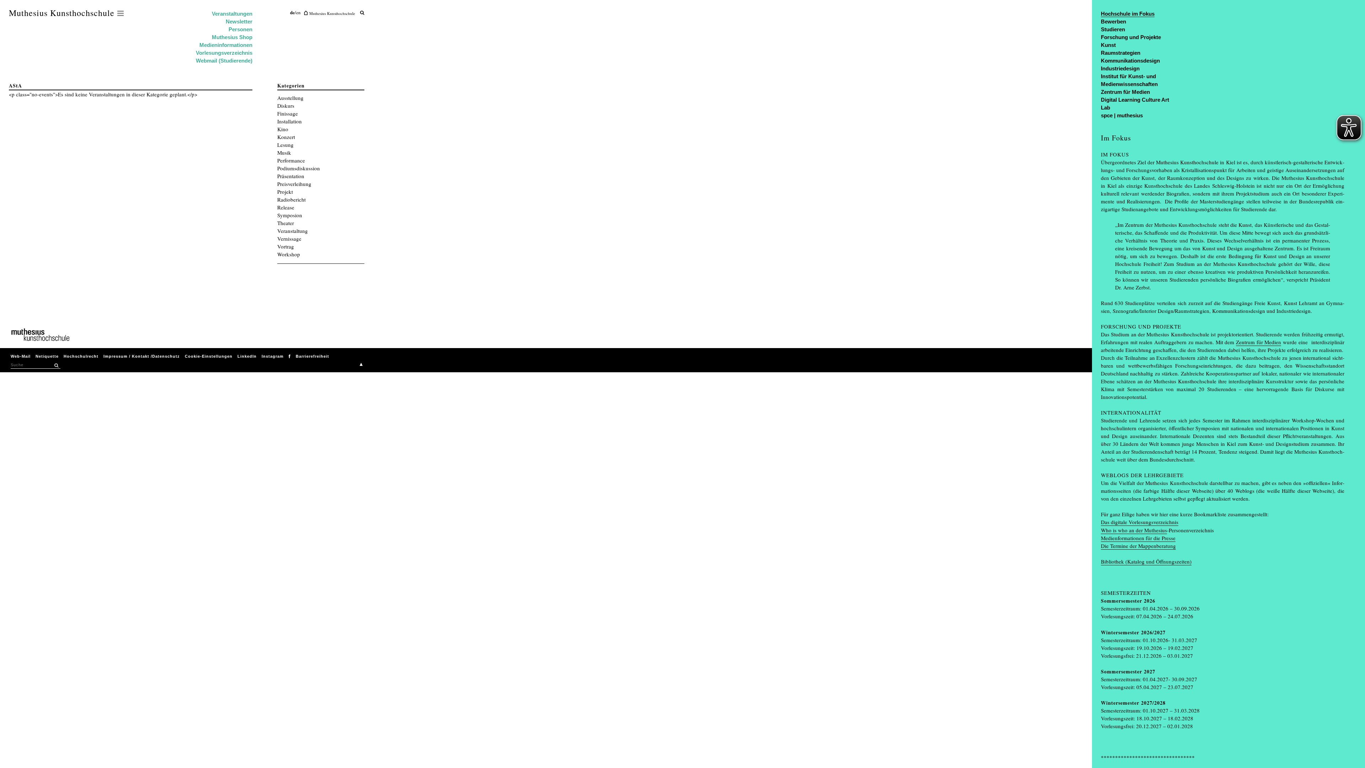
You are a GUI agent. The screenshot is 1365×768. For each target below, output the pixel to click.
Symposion (289, 215)
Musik (284, 152)
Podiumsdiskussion (298, 168)
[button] (56, 365)
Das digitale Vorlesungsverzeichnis (1139, 522)
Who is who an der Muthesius (1134, 530)
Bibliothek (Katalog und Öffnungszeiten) (1146, 561)
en (298, 12)
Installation (289, 121)
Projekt (285, 191)
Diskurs (285, 105)
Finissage (287, 113)
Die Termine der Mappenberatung (1138, 545)
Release (285, 207)
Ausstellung (290, 97)
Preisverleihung (294, 183)
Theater (285, 222)
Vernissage (289, 238)
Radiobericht (291, 199)
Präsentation (290, 176)
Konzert (286, 136)
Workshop (288, 254)
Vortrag (285, 246)
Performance (291, 160)
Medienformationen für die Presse (1138, 538)
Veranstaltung (292, 230)
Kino (282, 129)
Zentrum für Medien (1258, 342)
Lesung (285, 144)
